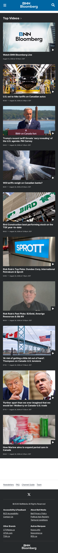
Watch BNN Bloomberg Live (17, 54)
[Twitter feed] (29, 494)
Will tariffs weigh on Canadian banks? (22, 183)
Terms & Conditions (39, 520)
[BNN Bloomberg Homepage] (29, 5)
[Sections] (5, 5)
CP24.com (7, 533)
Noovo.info (35, 530)
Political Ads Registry (40, 517)
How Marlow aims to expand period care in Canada (25, 448)
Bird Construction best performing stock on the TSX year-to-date (28, 226)
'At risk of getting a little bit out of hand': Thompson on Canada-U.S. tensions (24, 359)
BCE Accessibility (10, 513)
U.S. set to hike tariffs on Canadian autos (24, 96)
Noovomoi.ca (36, 533)
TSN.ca (6, 536)
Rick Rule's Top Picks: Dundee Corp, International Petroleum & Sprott (29, 270)
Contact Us (8, 517)
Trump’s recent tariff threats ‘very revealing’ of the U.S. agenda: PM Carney (27, 139)
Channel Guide (28, 484)
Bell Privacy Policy (39, 513)
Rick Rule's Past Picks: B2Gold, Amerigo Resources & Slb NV (24, 315)
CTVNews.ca (9, 530)
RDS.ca (34, 536)
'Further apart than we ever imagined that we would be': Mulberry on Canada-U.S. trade (26, 404)
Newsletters (8, 484)
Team (39, 484)
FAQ (18, 484)
